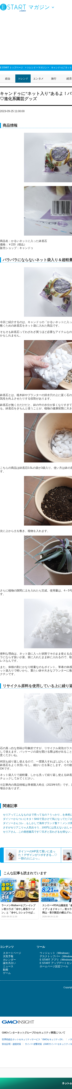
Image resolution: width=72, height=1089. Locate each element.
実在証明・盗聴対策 (11, 1044)
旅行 (53, 78)
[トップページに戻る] (14, 7)
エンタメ (38, 78)
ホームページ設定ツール (54, 966)
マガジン (42, 67)
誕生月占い (9, 962)
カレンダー (9, 959)
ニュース (8, 966)
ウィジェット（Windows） (55, 952)
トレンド (31, 67)
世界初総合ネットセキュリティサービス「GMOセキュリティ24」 (33, 1039)
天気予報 (8, 956)
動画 (5, 969)
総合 (7, 78)
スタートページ (12, 952)
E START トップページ (11, 67)
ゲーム (7, 972)
